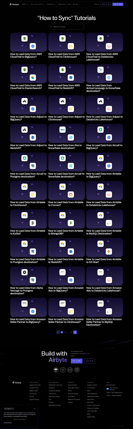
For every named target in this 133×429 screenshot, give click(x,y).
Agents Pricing (34, 399)
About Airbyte (72, 385)
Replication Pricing (55, 405)
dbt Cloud (90, 402)
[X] (115, 426)
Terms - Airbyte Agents (113, 395)
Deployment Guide (93, 396)
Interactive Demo (54, 396)
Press (69, 391)
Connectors (61, 4)
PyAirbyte (52, 388)
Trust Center (91, 388)
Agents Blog (91, 417)
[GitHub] (112, 426)
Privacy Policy (110, 385)
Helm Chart (90, 399)
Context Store (34, 388)
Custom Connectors (93, 405)
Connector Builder (54, 391)
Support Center (92, 385)
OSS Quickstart (92, 393)
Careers (70, 402)
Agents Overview (34, 385)
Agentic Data (33, 391)
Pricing (75, 4)
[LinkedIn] (118, 426)
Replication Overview (55, 385)
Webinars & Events (74, 399)
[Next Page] (75, 332)
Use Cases (71, 396)
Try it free (118, 4)
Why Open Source (73, 388)
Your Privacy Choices (114, 388)
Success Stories (73, 393)
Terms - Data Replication (114, 392)
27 (71, 332)
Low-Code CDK (92, 411)
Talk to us (105, 4)
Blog (88, 414)
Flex (50, 399)
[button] (25, 4)
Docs (69, 4)
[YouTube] (122, 426)
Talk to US (89, 361)
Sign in (96, 4)
